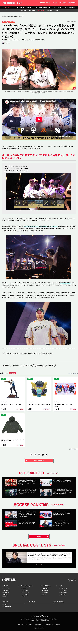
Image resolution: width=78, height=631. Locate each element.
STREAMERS (46, 3)
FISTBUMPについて (22, 624)
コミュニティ (23, 10)
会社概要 (58, 624)
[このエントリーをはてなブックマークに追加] (46, 454)
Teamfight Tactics (46, 586)
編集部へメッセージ (39, 624)
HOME (3, 16)
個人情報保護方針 (49, 624)
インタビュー (41, 10)
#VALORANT (6, 365)
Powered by (32, 616)
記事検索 (72, 3)
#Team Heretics (28, 365)
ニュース (5, 604)
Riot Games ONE (7, 606)
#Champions (39, 365)
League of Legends (27, 586)
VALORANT (8, 16)
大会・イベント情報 (60, 3)
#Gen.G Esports (50, 365)
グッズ (56, 10)
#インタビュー (17, 365)
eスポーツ (49, 10)
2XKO (61, 586)
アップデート (32, 10)
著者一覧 (30, 624)
